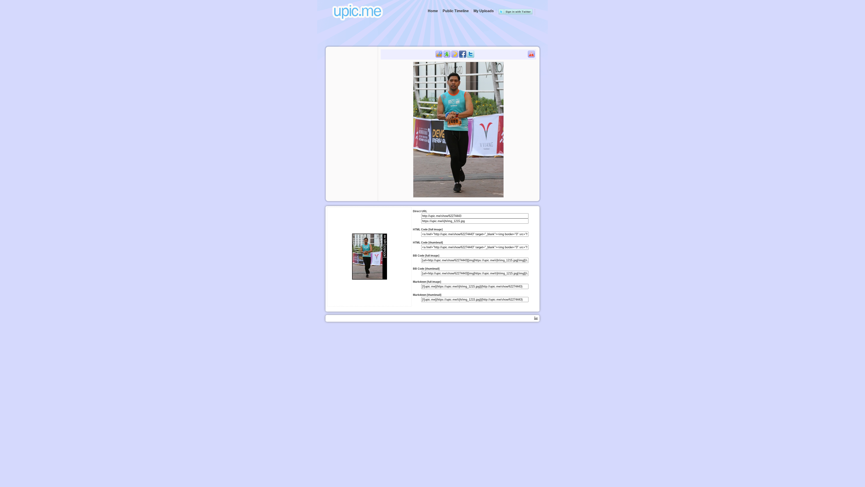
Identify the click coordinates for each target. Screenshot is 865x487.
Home (433, 11)
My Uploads (483, 11)
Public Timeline (456, 11)
